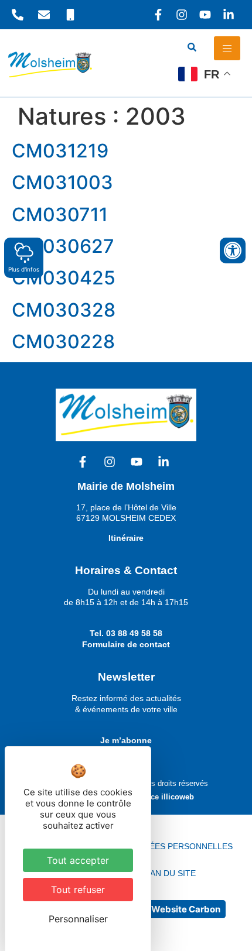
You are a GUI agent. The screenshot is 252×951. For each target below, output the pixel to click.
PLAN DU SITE (168, 873)
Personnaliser (78, 919)
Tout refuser (78, 889)
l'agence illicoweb (161, 796)
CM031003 (62, 182)
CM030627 (63, 246)
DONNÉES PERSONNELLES (179, 846)
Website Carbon (185, 909)
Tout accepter (78, 860)
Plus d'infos (23, 269)
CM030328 (63, 309)
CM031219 (60, 150)
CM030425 (63, 277)
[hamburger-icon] (227, 48)
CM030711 (60, 214)
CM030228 (63, 341)
